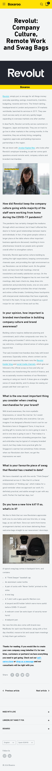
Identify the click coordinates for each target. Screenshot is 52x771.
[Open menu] (4, 4)
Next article (41, 691)
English (7, 742)
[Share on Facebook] (12, 675)
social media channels (26, 364)
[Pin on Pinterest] (17, 675)
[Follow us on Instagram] (4, 756)
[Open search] (41, 4)
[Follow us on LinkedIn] (9, 756)
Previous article (12, 691)
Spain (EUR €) (23, 742)
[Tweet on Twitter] (22, 675)
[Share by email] (27, 675)
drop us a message (25, 662)
